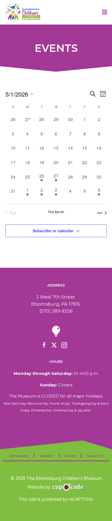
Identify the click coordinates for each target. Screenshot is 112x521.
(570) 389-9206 (56, 311)
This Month (56, 212)
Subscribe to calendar (53, 230)
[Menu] (104, 12)
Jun (99, 212)
